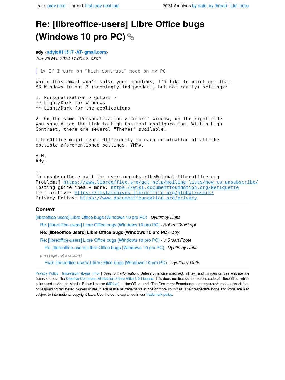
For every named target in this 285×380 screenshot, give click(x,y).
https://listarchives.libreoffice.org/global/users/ (144, 192)
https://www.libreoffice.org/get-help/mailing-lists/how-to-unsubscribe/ (160, 182)
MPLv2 (112, 283)
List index (239, 5)
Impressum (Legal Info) (81, 273)
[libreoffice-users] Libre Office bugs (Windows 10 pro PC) (91, 217)
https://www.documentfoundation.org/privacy (138, 198)
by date (199, 5)
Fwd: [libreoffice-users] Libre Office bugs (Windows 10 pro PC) (106, 262)
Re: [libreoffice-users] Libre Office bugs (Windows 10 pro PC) (120, 30)
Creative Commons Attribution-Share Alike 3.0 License (109, 278)
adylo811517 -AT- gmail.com (76, 52)
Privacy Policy (47, 273)
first (88, 5)
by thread (218, 5)
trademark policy (159, 294)
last (115, 5)
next (61, 5)
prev (51, 5)
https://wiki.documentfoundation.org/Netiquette (175, 187)
